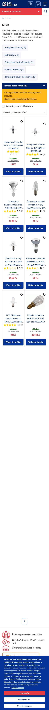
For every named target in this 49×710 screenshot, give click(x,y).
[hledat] (45, 11)
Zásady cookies (18, 688)
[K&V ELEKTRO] (9, 4)
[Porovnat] (21, 122)
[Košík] (38, 3)
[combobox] (3, 112)
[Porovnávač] (30, 3)
